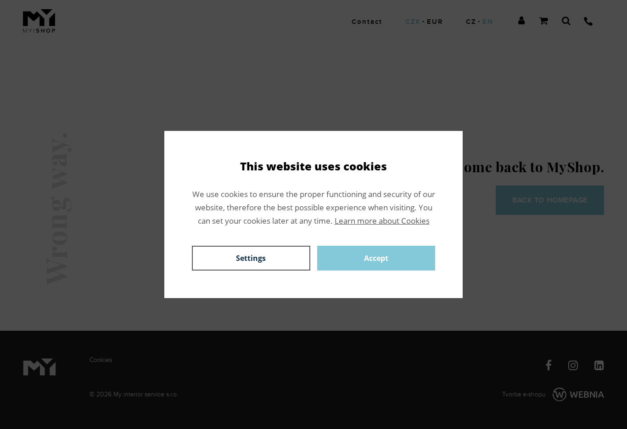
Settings (251, 258)
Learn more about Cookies (382, 220)
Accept (376, 258)
